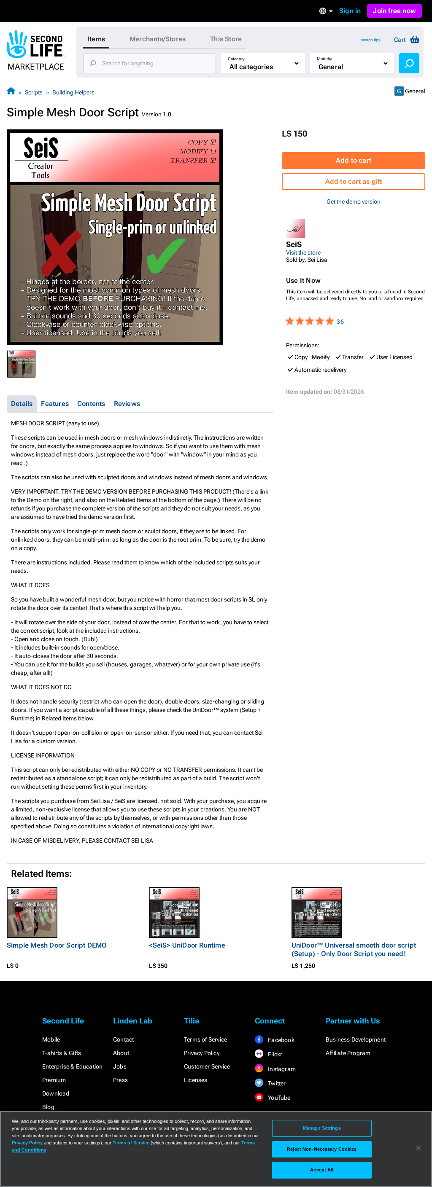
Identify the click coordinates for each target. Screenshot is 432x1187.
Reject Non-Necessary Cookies (321, 1149)
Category (236, 58)
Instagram (281, 1069)
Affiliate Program (348, 1053)
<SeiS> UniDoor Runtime (187, 945)
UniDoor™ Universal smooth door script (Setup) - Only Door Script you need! (354, 949)
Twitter (276, 1083)
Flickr (274, 1054)
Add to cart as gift (353, 181)
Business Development (356, 1039)
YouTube (279, 1097)
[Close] (418, 1148)
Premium (54, 1080)
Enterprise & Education (72, 1066)
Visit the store (303, 252)
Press (120, 1080)
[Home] (11, 92)
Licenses (196, 1080)
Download (56, 1093)
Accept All (321, 1169)
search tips (371, 40)
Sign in (350, 11)
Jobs (120, 1066)
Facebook (280, 1040)
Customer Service (207, 1066)
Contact (123, 1039)
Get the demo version (354, 201)
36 (340, 321)
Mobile (51, 1039)
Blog (48, 1107)
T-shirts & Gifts (61, 1053)
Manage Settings (322, 1128)
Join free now (394, 11)
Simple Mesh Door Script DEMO (57, 945)
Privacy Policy (201, 1053)
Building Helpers (73, 92)
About (121, 1053)
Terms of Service (205, 1039)
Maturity (324, 58)
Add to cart (353, 160)
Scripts (34, 92)
